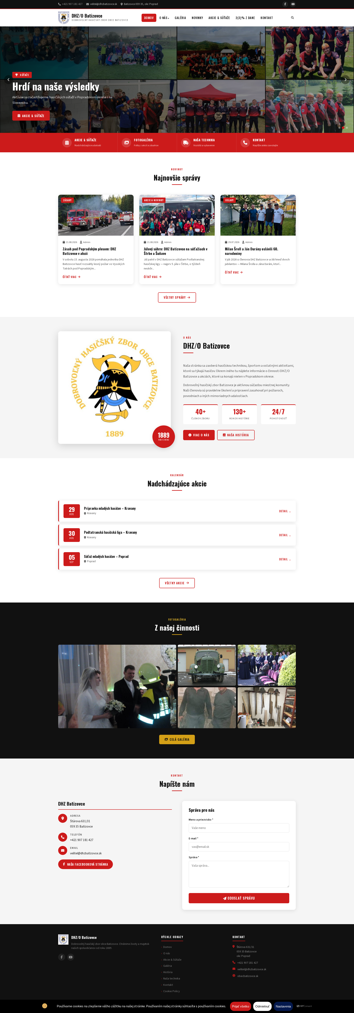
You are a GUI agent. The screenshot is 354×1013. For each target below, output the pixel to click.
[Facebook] (285, 4)
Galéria (180, 18)
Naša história (238, 435)
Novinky (197, 18)
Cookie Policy (171, 991)
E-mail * (193, 838)
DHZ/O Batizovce (87, 15)
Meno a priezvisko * (201, 820)
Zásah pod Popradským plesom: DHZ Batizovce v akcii (89, 251)
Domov (149, 18)
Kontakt (267, 18)
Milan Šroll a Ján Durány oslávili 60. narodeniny (251, 251)
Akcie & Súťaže (219, 18)
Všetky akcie (174, 583)
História (167, 972)
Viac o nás (201, 435)
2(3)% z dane (245, 18)
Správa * (194, 857)
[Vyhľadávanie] (292, 17)
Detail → (285, 511)
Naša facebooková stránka (87, 864)
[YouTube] (293, 4)
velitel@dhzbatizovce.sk (103, 4)
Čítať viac (70, 277)
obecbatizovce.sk (247, 976)
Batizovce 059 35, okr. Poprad (141, 4)
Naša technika (34, 115)
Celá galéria (179, 739)
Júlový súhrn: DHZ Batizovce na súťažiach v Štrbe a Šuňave (175, 251)
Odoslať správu (241, 898)
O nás (163, 18)
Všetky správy (175, 297)
